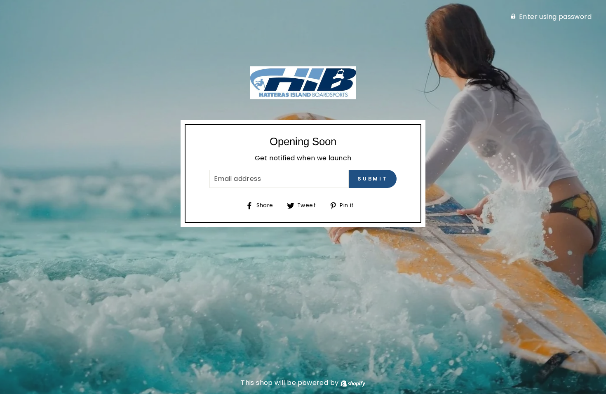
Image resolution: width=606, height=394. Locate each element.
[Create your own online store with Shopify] (353, 382)
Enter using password (555, 16)
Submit (372, 179)
